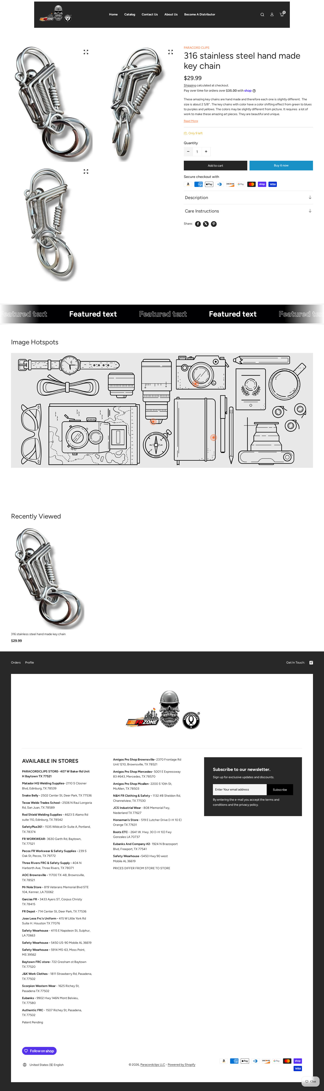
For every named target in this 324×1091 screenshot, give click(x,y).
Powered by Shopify (181, 1065)
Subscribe (280, 790)
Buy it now (281, 165)
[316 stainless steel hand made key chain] (47, 578)
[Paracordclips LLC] (162, 712)
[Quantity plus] (206, 151)
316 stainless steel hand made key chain (38, 634)
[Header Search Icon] (262, 14)
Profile (29, 662)
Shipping (190, 85)
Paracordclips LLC (152, 1065)
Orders (16, 662)
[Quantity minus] (188, 151)
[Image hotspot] (195, 383)
